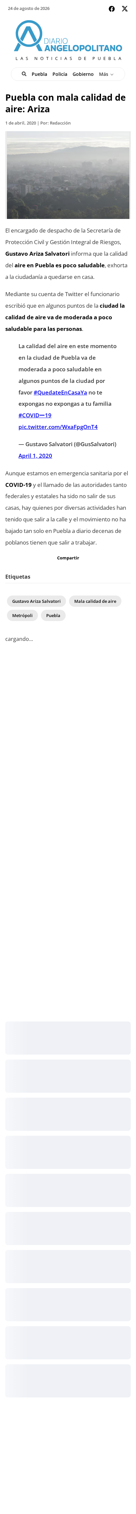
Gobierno (83, 74)
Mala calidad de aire (95, 601)
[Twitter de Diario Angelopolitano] (124, 9)
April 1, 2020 (35, 455)
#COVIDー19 (34, 415)
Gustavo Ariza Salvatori (36, 601)
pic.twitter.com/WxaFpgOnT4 (58, 427)
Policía (59, 74)
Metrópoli (22, 615)
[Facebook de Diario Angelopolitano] (111, 8)
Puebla (39, 74)
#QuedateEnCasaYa (60, 392)
